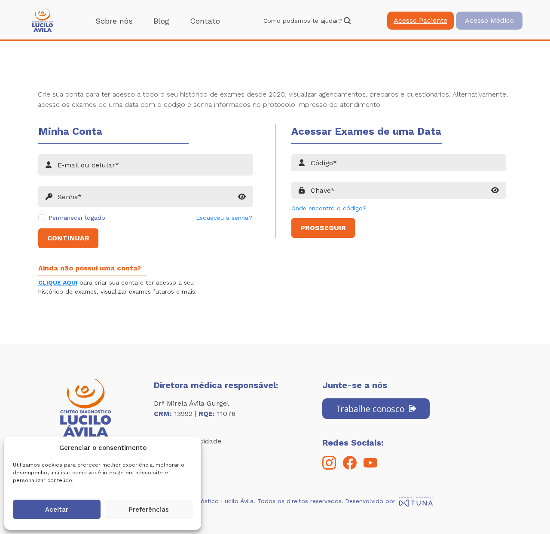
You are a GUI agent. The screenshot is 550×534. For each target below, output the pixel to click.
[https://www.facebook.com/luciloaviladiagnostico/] (350, 467)
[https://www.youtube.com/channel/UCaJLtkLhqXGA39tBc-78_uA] (370, 467)
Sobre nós (114, 20)
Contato (205, 20)
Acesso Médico (489, 20)
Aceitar (56, 509)
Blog (161, 20)
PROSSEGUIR (323, 228)
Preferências (149, 509)
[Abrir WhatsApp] (528, 512)
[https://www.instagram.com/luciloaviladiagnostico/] (329, 467)
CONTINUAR (68, 238)
